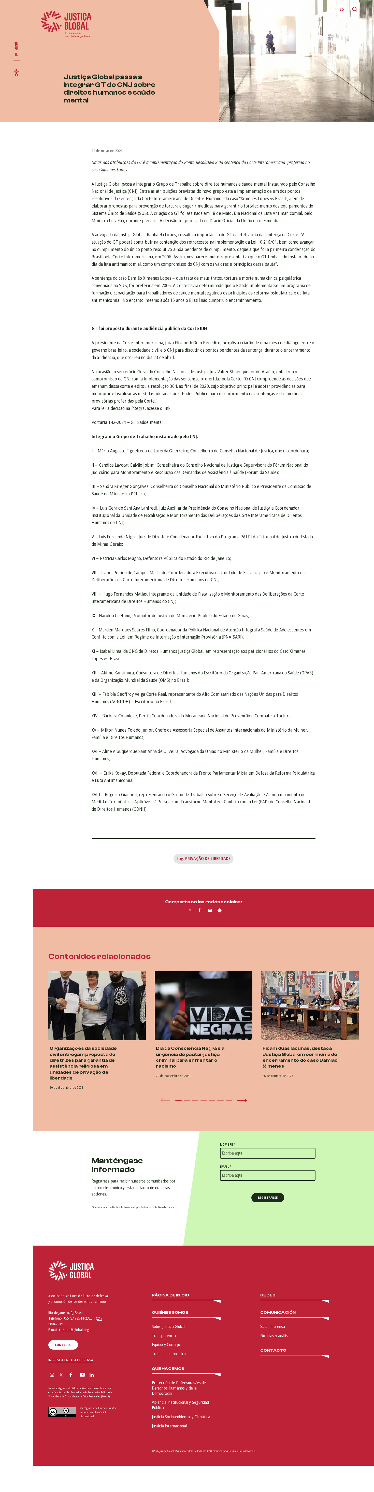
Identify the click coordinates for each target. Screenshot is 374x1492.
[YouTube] (82, 1375)
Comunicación (278, 1312)
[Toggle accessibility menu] (16, 72)
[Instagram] (52, 1375)
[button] (178, 1100)
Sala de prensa (272, 1326)
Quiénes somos (170, 1312)
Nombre (227, 1144)
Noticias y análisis (275, 1335)
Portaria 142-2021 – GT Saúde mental (127, 422)
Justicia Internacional (169, 1426)
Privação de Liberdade (208, 858)
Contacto (273, 1350)
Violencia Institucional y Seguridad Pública (180, 1404)
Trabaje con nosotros (170, 1353)
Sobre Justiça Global (168, 1326)
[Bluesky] (101, 1375)
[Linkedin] (92, 1375)
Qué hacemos (168, 1369)
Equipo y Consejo (166, 1344)
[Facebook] (71, 1375)
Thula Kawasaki (246, 1451)
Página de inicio (170, 1295)
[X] (61, 1375)
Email (225, 1166)
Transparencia (164, 1335)
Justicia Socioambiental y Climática (181, 1417)
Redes (268, 1295)
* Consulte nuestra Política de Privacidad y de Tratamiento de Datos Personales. (134, 1207)
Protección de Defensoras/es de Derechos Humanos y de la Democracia (179, 1388)
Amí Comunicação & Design (221, 1451)
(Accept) (105, 1396)
